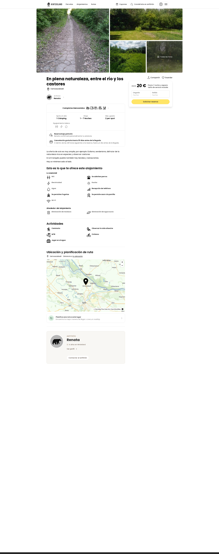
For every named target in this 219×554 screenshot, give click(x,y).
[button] (85, 282)
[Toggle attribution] (122, 309)
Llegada (136, 92)
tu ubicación (78, 256)
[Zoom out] (122, 265)
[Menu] (163, 4)
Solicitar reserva (150, 101)
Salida (154, 92)
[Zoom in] (122, 262)
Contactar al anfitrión (78, 358)
